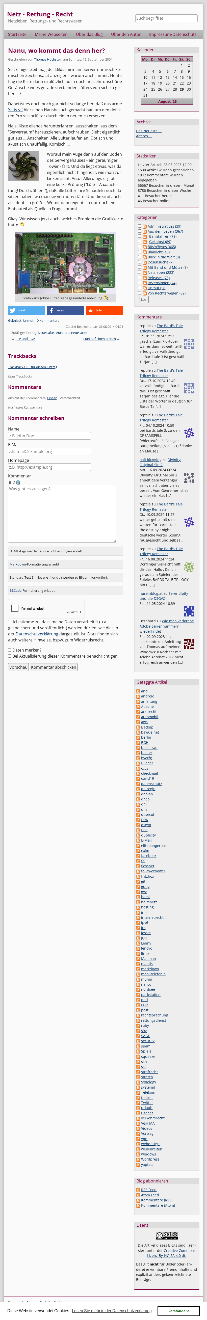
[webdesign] (138, 1143)
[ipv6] (138, 922)
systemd (148, 1087)
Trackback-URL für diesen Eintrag (32, 367)
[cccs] (138, 768)
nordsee (148, 989)
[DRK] (138, 819)
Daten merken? (26, 650)
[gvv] (138, 891)
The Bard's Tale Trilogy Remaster (161, 328)
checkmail (149, 773)
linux (145, 953)
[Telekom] (138, 1092)
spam (145, 1046)
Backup (147, 727)
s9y (144, 1030)
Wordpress (150, 1159)
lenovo (146, 948)
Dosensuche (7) (160, 262)
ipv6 (144, 922)
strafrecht (149, 1071)
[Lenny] (138, 943)
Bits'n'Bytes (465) (162, 246)
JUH (144, 938)
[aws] (138, 721)
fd (143, 860)
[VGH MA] (138, 1123)
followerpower (153, 871)
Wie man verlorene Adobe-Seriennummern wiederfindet (167, 626)
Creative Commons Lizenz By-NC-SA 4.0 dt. (171, 1253)
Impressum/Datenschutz (173, 34)
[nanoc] (138, 984)
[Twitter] (138, 1102)
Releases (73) (159, 277)
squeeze (148, 1056)
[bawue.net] (138, 732)
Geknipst (14, 320)
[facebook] (138, 855)
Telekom (148, 1092)
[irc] (138, 927)
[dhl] (138, 804)
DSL (144, 829)
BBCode (15, 590)
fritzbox (147, 876)
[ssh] (138, 1061)
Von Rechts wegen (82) (167, 293)
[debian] (138, 794)
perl (144, 999)
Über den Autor (126, 34)
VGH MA (148, 1123)
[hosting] (138, 907)
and (144, 691)
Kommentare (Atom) (158, 1205)
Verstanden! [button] (178, 1311)
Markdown (18, 564)
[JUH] (138, 938)
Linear (52, 398)
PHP (144, 1005)
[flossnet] (138, 866)
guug (145, 886)
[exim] (138, 850)
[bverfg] (138, 758)
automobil (149, 716)
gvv (144, 891)
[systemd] (138, 1087)
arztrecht (149, 711)
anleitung (149, 701)
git (143, 881)
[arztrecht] (138, 711)
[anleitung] (138, 701)
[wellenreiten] (138, 1149)
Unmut (28, 320)
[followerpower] (138, 871)
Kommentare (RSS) (156, 1200)
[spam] (138, 1046)
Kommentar (19, 476)
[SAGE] (138, 1035)
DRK (144, 819)
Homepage (18, 460)
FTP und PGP (25, 338)
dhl (144, 804)
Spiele (146, 1051)
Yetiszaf (15, 110)
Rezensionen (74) (162, 282)
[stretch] (138, 1076)
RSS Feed (149, 1189)
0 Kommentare (48, 320)
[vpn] (138, 1138)
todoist (147, 1097)
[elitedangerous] (138, 845)
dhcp (145, 799)
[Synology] (138, 1082)
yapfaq (147, 1164)
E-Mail (13, 444)
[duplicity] (138, 835)
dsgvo (146, 824)
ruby (145, 1025)
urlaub (146, 1107)
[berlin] (138, 737)
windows (148, 1154)
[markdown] (138, 968)
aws (144, 721)
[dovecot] (138, 814)
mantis (147, 963)
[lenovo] (138, 948)
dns (144, 809)
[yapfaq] (138, 1164)
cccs (144, 768)
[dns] (138, 809)
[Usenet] (138, 1113)
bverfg (146, 758)
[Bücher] (138, 763)
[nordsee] (138, 989)
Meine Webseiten (51, 34)
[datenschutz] (138, 783)
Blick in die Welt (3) (164, 257)
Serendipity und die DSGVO (164, 596)
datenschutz (151, 783)
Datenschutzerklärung (37, 634)
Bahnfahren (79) (162, 236)
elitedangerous (154, 845)
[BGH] (138, 742)
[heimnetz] (138, 902)
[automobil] (138, 716)
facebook (148, 855)
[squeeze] (138, 1056)
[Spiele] (138, 1051)
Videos (146, 1128)
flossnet (147, 866)
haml (145, 896)
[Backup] (138, 727)
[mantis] (138, 963)
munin (146, 979)
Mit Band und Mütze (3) (168, 267)
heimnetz (149, 902)
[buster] (138, 752)
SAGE (145, 1035)
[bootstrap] (138, 747)
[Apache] (138, 706)
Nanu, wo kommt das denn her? (56, 50)
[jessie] (138, 932)
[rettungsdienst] (138, 1020)
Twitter (147, 1102)
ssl (143, 1066)
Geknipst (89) (160, 241)
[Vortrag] (138, 1133)
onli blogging (151, 459)
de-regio (148, 788)
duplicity (148, 835)
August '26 (167, 101)
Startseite (17, 34)
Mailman (148, 958)
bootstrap (149, 747)
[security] (138, 1040)
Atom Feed (150, 1195)
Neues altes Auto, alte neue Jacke (62, 332)
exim (145, 850)
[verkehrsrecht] (138, 1118)
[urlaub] (138, 1107)
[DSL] (138, 829)
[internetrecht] (138, 917)
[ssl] (138, 1066)
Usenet (147, 1113)
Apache (147, 706)
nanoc (146, 984)
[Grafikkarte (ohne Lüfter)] (65, 263)
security (147, 1040)
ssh (144, 1061)
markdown (150, 968)
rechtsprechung (154, 1015)
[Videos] (138, 1128)
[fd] (138, 860)
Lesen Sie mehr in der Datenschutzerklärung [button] (112, 1311)
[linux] (138, 953)
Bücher (147, 763)
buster (146, 752)
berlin (146, 737)
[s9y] (138, 1030)
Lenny (146, 943)
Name (13, 429)
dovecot (147, 814)
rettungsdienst (153, 1020)
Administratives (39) (164, 226)
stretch (147, 1076)
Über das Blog (89, 34)
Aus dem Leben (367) (165, 231)
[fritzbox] (138, 876)
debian (147, 794)
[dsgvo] (138, 824)
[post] (138, 1010)
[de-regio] (138, 788)
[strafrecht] (138, 1071)
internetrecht (152, 917)
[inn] (138, 912)
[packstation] (138, 994)
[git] (138, 881)
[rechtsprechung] (138, 1015)
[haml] (138, 896)
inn (144, 912)
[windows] (138, 1154)
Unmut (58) (157, 287)
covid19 (147, 778)
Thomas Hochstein (48, 59)
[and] (138, 691)
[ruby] (138, 1025)
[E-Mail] (138, 840)
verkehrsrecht (153, 1118)
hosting (147, 907)
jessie (146, 932)
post (144, 1010)
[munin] (138, 979)
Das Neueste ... (149, 130)
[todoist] (138, 1097)
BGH (144, 742)
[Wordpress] (138, 1159)
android (147, 696)
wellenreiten (151, 1149)
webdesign (150, 1143)
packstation (151, 994)
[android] (138, 696)
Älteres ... (144, 135)
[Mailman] (138, 958)
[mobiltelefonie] (138, 974)
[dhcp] (138, 799)
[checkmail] (138, 773)
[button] (26, 310)
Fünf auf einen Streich (99, 338)
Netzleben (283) (161, 272)
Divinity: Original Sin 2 (160, 462)
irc (143, 927)
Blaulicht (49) (159, 252)
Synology (148, 1082)
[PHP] (138, 1005)
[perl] (138, 999)
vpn (144, 1138)
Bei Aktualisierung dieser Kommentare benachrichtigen (65, 656)
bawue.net (150, 732)
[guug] (138, 886)
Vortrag (147, 1133)
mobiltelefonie (153, 974)
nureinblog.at (151, 593)
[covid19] (138, 778)
